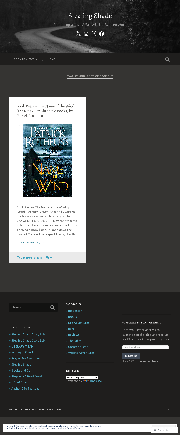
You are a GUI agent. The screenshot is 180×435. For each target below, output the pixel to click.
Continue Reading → (30, 242)
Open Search (167, 59)
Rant (71, 328)
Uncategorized (78, 346)
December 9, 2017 (31, 257)
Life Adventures (78, 322)
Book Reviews (24, 59)
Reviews (73, 334)
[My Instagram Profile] (86, 33)
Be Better (75, 310)
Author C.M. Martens (25, 388)
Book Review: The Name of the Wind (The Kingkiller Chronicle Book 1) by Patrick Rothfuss (45, 110)
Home (51, 59)
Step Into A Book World (27, 376)
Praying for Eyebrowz (25, 358)
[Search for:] (33, 307)
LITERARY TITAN (22, 346)
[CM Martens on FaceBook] (101, 33)
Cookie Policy (73, 428)
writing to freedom (24, 352)
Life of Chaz (19, 382)
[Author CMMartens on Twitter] (78, 33)
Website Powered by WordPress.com (35, 409)
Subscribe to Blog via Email (141, 322)
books (72, 316)
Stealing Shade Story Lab (28, 334)
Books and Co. (21, 370)
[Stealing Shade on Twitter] (94, 33)
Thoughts (74, 340)
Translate (95, 381)
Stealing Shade (90, 16)
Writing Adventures (81, 352)
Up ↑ (168, 409)
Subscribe (131, 356)
